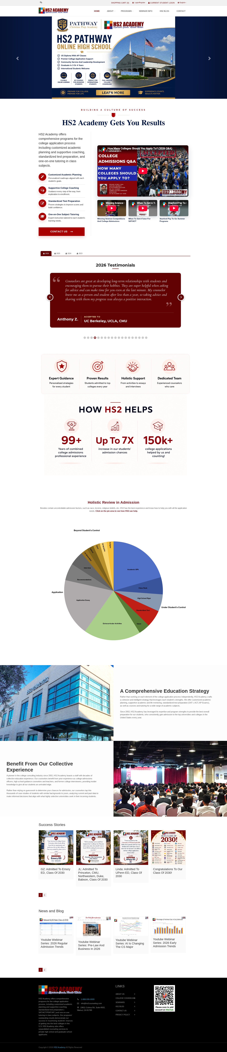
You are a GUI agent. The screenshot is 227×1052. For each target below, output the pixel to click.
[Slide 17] (139, 338)
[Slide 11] (119, 338)
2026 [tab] (47, 253)
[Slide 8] (108, 338)
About (110, 11)
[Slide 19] (146, 338)
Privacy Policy (123, 1015)
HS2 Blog (164, 11)
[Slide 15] (132, 338)
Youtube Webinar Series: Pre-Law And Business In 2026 (91, 945)
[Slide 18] (143, 338)
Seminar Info (145, 11)
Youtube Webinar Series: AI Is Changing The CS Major (130, 943)
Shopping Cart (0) (120, 3)
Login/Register (139, 3)
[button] (17, 57)
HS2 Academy (59, 1047)
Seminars (120, 1002)
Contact (181, 11)
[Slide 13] (126, 338)
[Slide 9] (112, 338)
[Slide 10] (115, 338)
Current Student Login (162, 3)
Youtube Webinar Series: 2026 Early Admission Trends (164, 943)
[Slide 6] (102, 338)
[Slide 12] (122, 338)
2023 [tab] (80, 253)
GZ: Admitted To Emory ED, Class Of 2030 (55, 871)
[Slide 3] (91, 338)
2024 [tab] (69, 253)
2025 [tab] (58, 253)
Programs (126, 11)
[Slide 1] (85, 338)
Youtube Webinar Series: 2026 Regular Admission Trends (54, 943)
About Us (120, 994)
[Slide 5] (98, 338)
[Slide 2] (88, 338)
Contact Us (59, 231)
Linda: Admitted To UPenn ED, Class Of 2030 (129, 873)
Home (97, 11)
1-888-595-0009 (87, 999)
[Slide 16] (136, 338)
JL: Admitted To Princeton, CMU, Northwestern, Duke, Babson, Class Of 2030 (93, 874)
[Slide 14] (129, 338)
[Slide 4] (95, 338)
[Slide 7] (105, 338)
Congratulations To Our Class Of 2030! (167, 871)
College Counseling (125, 998)
